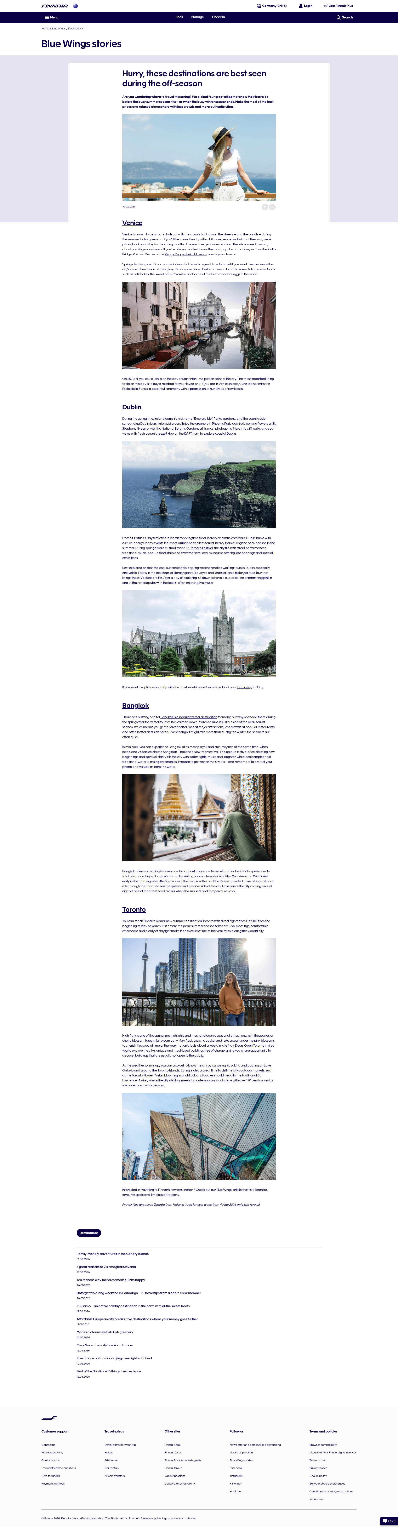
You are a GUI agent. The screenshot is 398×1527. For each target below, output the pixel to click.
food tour (255, 573)
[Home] (54, 5)
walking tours (232, 568)
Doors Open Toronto (249, 1045)
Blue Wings (59, 28)
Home (45, 28)
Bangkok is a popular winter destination (188, 717)
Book (179, 17)
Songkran (170, 752)
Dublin (131, 407)
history (240, 573)
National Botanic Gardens (180, 428)
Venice (132, 223)
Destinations (75, 28)
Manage (197, 17)
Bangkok (135, 705)
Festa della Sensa (135, 389)
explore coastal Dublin (220, 433)
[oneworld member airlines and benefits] (75, 5)
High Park (129, 1035)
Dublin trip (244, 687)
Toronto (134, 909)
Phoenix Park (221, 423)
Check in (218, 17)
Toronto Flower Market (148, 1075)
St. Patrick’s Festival (199, 548)
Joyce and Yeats (211, 573)
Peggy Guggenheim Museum (186, 254)
